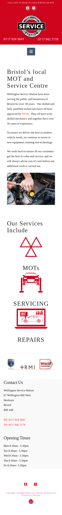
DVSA (25, 113)
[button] (31, 51)
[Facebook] (28, 8)
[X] (34, 8)
